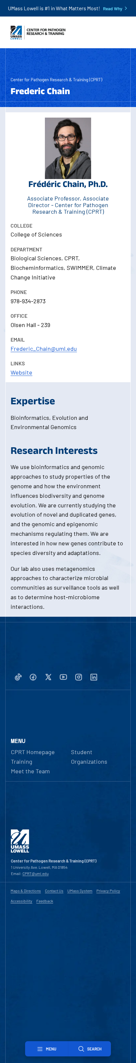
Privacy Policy (108, 890)
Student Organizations (89, 756)
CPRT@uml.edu (35, 873)
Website (21, 372)
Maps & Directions (26, 890)
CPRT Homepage (33, 751)
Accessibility (21, 900)
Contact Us (54, 890)
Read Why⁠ (112, 8)
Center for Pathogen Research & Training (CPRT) (56, 79)
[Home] (20, 851)
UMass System (79, 890)
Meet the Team (30, 771)
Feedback (44, 900)
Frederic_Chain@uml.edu (44, 348)
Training (21, 761)
